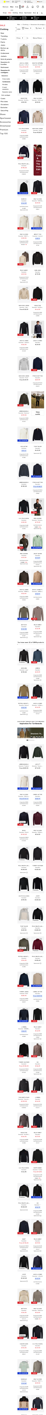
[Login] (27, 7)
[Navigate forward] (37, 13)
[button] (27, 28)
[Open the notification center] (32, 7)
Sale (28, 38)
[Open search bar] (41, 13)
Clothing (25, 24)
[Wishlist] (37, 7)
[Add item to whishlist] (27, 46)
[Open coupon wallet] (22, 7)
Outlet (7, 1)
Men (11, 7)
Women (5, 7)
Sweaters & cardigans (38, 24)
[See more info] (24, 75)
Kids (16, 7)
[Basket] (43, 7)
